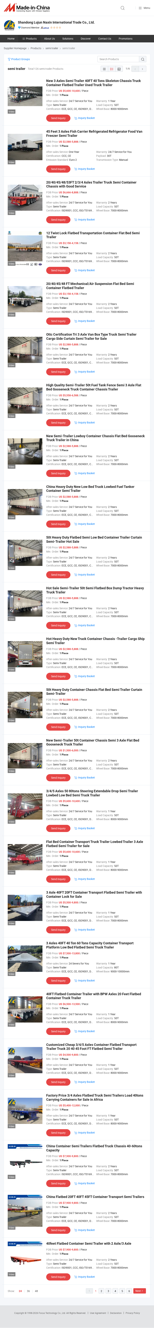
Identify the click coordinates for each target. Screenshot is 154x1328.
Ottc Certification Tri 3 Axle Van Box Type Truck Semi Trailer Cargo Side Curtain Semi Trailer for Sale (91, 336)
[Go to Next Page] (142, 69)
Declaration (116, 1312)
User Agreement (98, 1312)
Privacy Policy (133, 1312)
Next (138, 1291)
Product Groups (20, 59)
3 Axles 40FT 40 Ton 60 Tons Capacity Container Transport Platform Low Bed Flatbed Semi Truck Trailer (90, 945)
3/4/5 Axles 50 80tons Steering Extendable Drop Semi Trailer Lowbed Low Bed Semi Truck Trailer (92, 793)
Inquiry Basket (86, 118)
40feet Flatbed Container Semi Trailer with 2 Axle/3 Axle (88, 1243)
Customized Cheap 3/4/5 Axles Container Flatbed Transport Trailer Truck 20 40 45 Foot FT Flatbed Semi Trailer (91, 1047)
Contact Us (104, 38)
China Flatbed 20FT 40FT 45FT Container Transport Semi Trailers (95, 1197)
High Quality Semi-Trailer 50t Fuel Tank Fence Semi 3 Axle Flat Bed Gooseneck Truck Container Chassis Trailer (93, 387)
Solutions (67, 38)
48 (36, 1291)
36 (28, 1291)
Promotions (125, 38)
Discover (86, 38)
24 (20, 1291)
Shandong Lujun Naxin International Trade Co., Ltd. (56, 22)
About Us (49, 38)
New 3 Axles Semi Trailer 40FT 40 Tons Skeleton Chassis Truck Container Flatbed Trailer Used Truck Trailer (93, 83)
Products (31, 38)
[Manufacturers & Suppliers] (27, 7)
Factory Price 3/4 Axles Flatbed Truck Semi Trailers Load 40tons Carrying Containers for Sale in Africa (94, 1097)
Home (11, 38)
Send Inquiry (58, 118)
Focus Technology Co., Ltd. (52, 1312)
